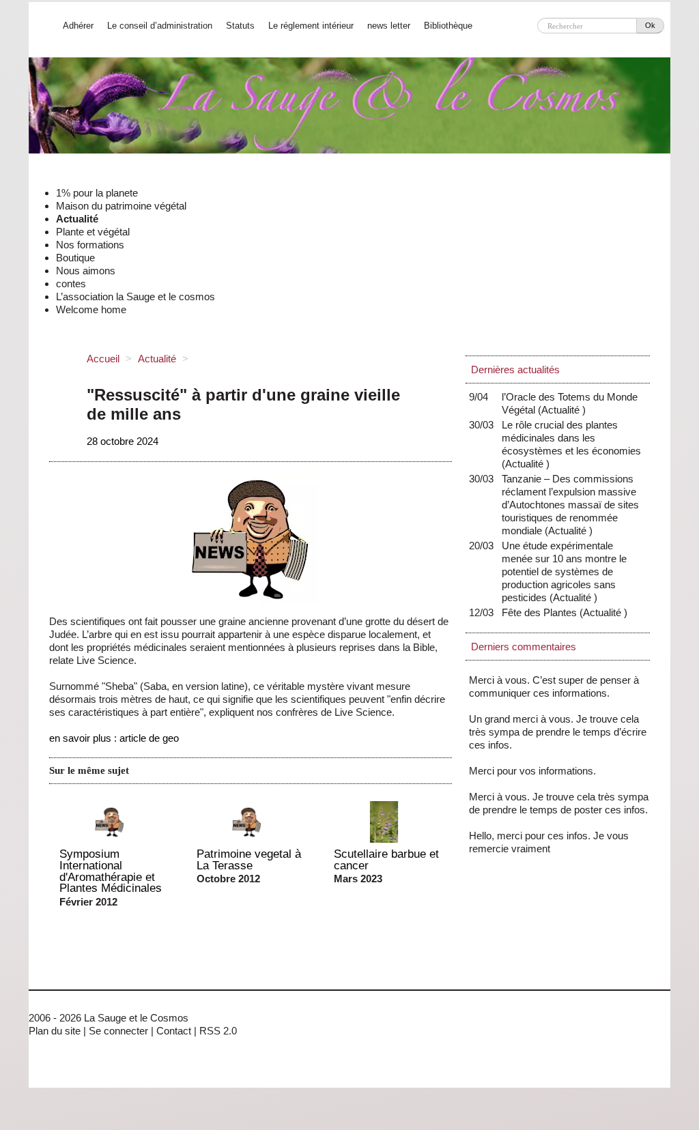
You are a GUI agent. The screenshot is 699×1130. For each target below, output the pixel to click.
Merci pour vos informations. (532, 771)
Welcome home (91, 309)
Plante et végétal (93, 231)
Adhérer (78, 25)
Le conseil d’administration (159, 25)
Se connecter (118, 1031)
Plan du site (55, 1031)
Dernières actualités (515, 369)
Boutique (75, 257)
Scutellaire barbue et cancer (386, 859)
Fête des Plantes (542, 612)
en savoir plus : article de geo (114, 738)
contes (71, 283)
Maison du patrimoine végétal (121, 206)
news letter (388, 25)
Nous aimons (85, 270)
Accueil (103, 358)
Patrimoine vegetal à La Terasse (249, 859)
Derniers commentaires (523, 646)
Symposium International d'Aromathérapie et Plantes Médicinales (110, 871)
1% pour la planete (97, 193)
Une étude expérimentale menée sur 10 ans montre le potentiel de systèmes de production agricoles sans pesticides (564, 571)
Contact (173, 1031)
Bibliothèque (448, 25)
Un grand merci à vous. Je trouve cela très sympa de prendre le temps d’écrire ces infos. (557, 732)
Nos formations (90, 244)
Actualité (77, 218)
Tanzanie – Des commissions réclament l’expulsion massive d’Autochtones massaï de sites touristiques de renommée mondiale (570, 504)
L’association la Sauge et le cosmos (135, 296)
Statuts (240, 25)
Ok (650, 25)
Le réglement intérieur (311, 25)
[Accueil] (349, 110)
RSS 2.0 (218, 1031)
